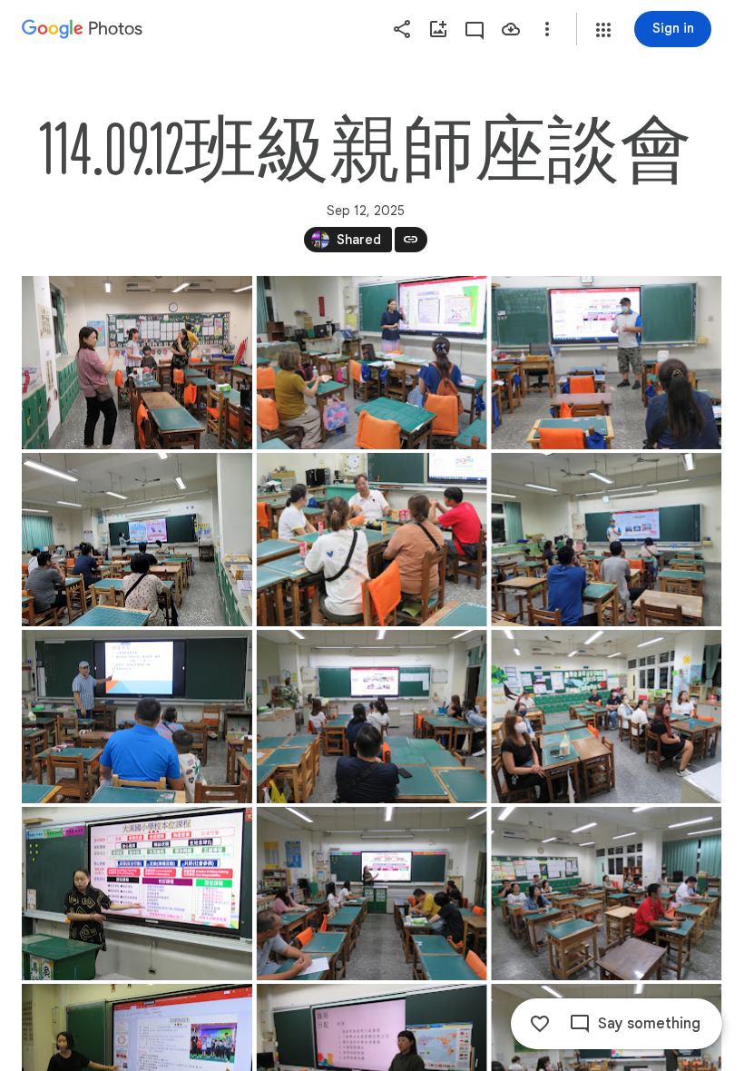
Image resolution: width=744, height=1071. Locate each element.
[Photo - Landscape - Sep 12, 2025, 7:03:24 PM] (137, 893)
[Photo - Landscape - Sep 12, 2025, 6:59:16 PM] (606, 362)
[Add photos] (438, 29)
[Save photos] (511, 29)
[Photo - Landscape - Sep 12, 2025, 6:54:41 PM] (137, 362)
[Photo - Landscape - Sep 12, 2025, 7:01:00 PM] (137, 716)
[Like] (540, 1024)
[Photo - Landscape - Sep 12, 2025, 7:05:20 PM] (606, 893)
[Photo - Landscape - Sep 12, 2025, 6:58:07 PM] (372, 362)
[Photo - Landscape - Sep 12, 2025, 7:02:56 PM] (606, 716)
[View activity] (474, 29)
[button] (603, 30)
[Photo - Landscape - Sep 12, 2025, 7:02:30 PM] (372, 716)
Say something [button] (649, 1024)
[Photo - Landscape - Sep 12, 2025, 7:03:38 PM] (372, 893)
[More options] (547, 29)
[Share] (402, 29)
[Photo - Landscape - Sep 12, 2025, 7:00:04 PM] (606, 539)
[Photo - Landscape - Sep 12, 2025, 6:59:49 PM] (372, 539)
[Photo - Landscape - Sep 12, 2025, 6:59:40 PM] (137, 539)
